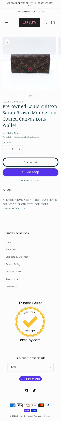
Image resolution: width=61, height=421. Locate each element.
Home (9, 242)
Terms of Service (15, 279)
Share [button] (10, 189)
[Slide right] (37, 96)
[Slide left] (24, 96)
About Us (11, 249)
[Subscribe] (49, 367)
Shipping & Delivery (17, 256)
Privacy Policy (14, 271)
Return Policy (13, 264)
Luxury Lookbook (25, 416)
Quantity (7, 142)
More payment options (30, 180)
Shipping (17, 137)
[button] (7, 22)
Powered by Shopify (42, 416)
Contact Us (12, 286)
